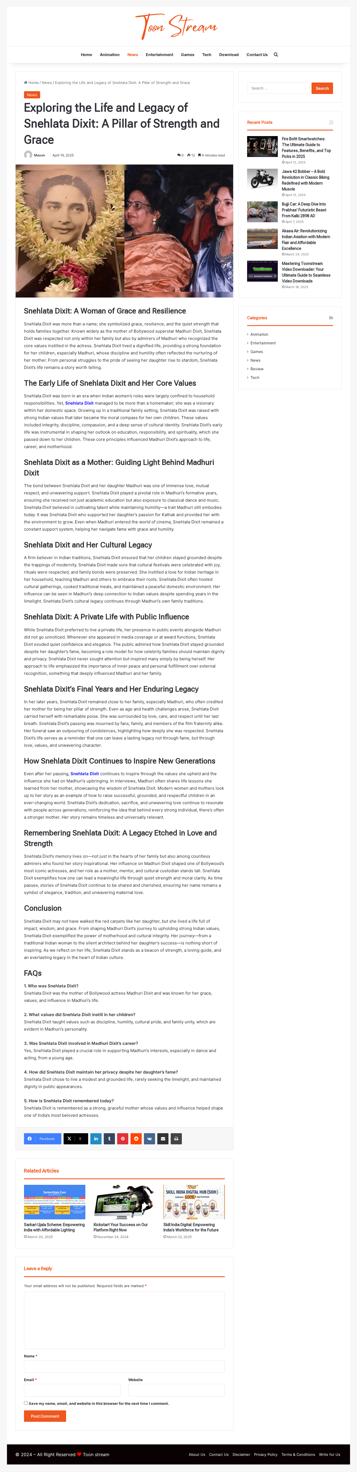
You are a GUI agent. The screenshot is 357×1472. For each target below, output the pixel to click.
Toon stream (96, 1454)
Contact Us (257, 54)
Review (257, 369)
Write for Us (329, 1454)
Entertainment (159, 54)
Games (187, 54)
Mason (39, 155)
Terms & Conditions (298, 1454)
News (132, 54)
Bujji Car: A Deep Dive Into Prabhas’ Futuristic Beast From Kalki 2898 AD (304, 210)
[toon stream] (178, 26)
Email (30, 1379)
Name (30, 1356)
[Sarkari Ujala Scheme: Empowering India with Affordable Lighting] (54, 1202)
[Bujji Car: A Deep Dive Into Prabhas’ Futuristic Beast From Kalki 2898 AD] (262, 211)
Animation (110, 54)
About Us (197, 1454)
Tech (206, 54)
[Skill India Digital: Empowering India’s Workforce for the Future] (194, 1202)
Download (229, 54)
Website (135, 1379)
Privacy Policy (266, 1454)
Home (86, 54)
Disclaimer (241, 1454)
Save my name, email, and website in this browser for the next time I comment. (99, 1403)
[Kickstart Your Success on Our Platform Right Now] (124, 1202)
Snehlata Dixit (79, 403)
